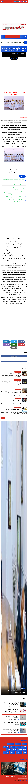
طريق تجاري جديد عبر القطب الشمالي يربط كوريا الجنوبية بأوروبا (11, 730)
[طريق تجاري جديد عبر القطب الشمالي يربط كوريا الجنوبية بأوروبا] (23, 730)
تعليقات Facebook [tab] (14, 356)
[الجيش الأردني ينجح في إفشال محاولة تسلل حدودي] (23, 717)
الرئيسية (22, 37)
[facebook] (23, 1)
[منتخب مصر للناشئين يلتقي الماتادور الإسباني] (23, 724)
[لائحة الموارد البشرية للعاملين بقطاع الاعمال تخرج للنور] (24, 409)
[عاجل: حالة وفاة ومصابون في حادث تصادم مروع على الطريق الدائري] (23, 711)
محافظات (18, 752)
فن (16, 56)
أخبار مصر (17, 744)
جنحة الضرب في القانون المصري (14, 374)
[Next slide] (2, 418)
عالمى (13, 749)
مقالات (12, 752)
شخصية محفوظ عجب (16, 400)
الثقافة (17, 747)
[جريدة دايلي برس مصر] (14, 26)
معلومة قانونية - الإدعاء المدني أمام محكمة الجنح (11, 382)
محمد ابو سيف (23, 780)
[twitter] (15, 1)
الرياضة (5, 747)
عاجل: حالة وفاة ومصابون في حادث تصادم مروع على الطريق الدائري (11, 710)
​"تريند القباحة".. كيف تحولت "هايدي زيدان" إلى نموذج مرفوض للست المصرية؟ (11, 391)
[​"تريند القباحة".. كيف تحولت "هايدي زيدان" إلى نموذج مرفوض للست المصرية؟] (24, 390)
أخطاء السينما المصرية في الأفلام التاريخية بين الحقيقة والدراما (13, 180)
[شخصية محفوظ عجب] (24, 400)
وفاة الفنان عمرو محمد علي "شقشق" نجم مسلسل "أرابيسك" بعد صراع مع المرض (14, 188)
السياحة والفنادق (21, 749)
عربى (8, 749)
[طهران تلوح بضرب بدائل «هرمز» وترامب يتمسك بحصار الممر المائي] (23, 704)
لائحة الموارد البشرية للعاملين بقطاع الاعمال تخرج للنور (11, 410)
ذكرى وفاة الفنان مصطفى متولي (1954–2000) (15, 197)
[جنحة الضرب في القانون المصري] (24, 373)
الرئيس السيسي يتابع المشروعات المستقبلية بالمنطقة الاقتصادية (14, 692)
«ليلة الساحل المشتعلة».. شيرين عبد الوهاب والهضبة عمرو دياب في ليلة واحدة (14, 201)
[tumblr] (17, 1)
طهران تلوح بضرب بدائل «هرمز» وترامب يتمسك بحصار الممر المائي (10, 703)
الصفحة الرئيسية (21, 56)
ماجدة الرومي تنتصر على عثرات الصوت (16, 184)
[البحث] (2, 1)
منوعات (5, 752)
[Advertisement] (14, 14)
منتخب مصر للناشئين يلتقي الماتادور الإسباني (11, 723)
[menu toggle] (26, 1)
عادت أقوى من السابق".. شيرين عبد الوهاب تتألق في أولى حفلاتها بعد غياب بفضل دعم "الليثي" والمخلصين (14, 193)
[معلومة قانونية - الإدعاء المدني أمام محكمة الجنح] (24, 381)
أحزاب (24, 744)
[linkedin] (19, 1)
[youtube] (13, 1)
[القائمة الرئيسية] (3, 36)
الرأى (12, 747)
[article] (14, 558)
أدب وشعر (10, 744)
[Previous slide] (4, 418)
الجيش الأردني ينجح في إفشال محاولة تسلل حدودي (11, 717)
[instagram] (21, 1)
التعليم (23, 747)
